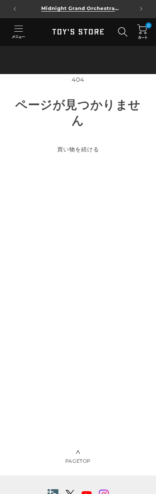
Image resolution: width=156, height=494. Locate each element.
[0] (142, 31)
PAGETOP (78, 461)
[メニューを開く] (18, 32)
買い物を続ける (78, 149)
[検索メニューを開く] (122, 32)
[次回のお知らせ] (141, 9)
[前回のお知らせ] (15, 9)
